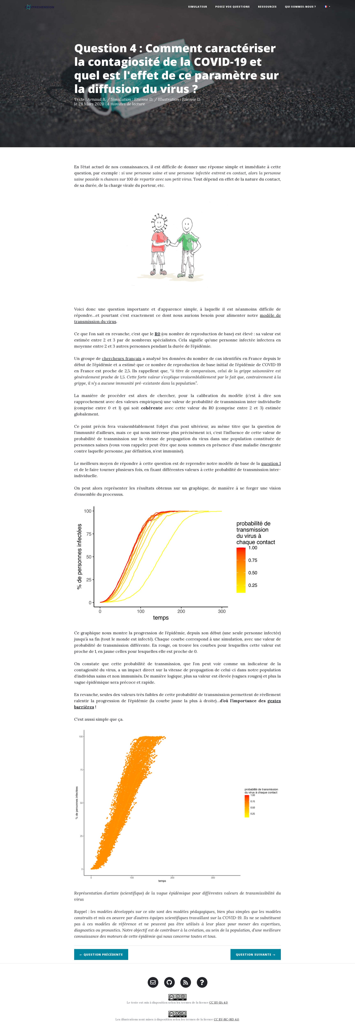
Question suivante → (255, 954)
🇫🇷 (326, 6)
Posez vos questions (232, 6)
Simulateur (197, 6)
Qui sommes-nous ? (300, 6)
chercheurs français (121, 358)
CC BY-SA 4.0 (218, 1002)
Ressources (267, 6)
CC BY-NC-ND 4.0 (226, 1019)
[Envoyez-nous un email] (153, 981)
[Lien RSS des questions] (186, 981)
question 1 (271, 463)
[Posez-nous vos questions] (202, 981)
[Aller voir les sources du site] (169, 981)
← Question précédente (101, 954)
